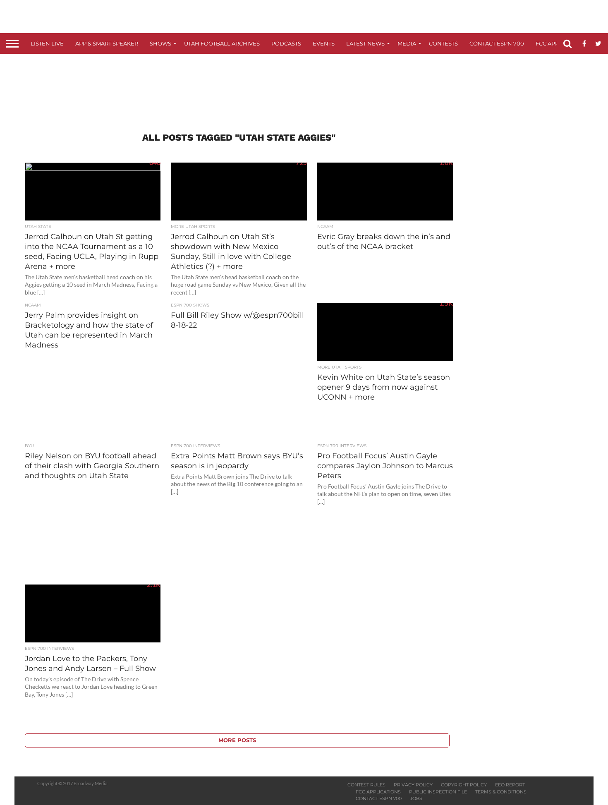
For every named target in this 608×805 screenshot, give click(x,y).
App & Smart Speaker (106, 43)
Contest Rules (366, 785)
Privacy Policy (413, 785)
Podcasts (286, 43)
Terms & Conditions (501, 792)
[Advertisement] (304, 85)
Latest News (365, 43)
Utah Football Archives (222, 43)
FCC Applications (378, 792)
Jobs (416, 798)
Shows (160, 43)
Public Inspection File (438, 792)
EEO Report (510, 785)
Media (406, 43)
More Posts (237, 740)
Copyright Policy (464, 785)
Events (324, 43)
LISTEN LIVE (47, 43)
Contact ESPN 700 (496, 43)
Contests (443, 43)
